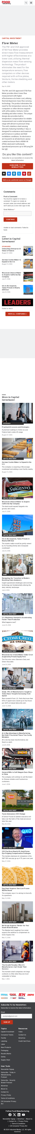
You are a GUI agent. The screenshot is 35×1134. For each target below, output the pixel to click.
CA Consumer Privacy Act (18, 1126)
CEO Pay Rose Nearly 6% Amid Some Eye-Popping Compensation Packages (16, 852)
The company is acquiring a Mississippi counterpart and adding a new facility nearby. (17, 468)
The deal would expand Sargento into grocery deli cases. (15, 508)
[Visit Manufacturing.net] (13, 998)
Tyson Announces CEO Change (13, 814)
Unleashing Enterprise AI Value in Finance (11, 250)
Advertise (20, 1119)
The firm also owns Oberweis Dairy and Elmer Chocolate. (16, 661)
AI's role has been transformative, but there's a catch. (15, 741)
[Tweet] (19, 174)
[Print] (4, 174)
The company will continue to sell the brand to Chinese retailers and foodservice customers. (17, 779)
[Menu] (31, 3)
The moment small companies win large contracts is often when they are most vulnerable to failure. (16, 974)
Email (3, 1012)
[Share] (9, 174)
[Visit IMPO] (30, 995)
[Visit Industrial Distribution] (4, 998)
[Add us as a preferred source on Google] (29, 174)
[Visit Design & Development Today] (4, 995)
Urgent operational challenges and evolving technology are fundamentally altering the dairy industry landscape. (17, 585)
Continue (10, 219)
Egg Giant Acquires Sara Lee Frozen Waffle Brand (15, 889)
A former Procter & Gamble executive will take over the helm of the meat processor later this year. (16, 819)
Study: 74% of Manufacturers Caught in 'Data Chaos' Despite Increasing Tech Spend (17, 694)
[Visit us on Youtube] (23, 1114)
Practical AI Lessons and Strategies (15, 427)
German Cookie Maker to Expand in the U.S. (11, 261)
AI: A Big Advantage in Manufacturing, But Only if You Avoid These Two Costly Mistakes (17, 735)
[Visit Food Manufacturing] (13, 995)
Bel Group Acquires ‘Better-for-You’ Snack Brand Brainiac (15, 926)
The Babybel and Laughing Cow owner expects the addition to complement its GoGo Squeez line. (16, 932)
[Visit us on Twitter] (14, 1114)
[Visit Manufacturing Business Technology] (21, 998)
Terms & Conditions (18, 1124)
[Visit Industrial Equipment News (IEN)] (21, 995)
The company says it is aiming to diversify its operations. (17, 894)
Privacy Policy (23, 1121)
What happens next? (9, 622)
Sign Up (7, 1022)
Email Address (9, 209)
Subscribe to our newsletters (17, 166)
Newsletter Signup (9, 1119)
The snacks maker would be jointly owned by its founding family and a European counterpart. (16, 546)
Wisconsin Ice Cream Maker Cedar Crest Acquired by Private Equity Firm (17, 656)
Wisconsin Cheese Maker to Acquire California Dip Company (11, 275)
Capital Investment (11, 38)
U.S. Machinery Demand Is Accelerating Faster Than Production (17, 618)
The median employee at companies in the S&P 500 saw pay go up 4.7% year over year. (17, 857)
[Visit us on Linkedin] (19, 1114)
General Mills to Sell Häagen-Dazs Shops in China (17, 773)
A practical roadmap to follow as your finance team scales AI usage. (15, 431)
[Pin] (24, 174)
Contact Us (12, 1121)
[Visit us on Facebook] (10, 1114)
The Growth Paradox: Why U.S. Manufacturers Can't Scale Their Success (14, 967)
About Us (29, 1119)
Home (5, 574)
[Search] (26, 3)
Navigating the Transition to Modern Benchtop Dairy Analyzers (15, 579)
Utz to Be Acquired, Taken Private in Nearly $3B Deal (11, 288)
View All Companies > (17, 314)
